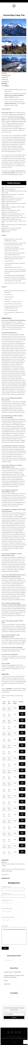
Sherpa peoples (13, 99)
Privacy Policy (5, 1038)
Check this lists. (5, 874)
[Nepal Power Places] (14, 6)
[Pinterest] (19, 1032)
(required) (6, 886)
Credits (24, 1038)
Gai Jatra (6, 980)
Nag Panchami (7, 984)
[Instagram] (16, 1032)
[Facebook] (8, 1032)
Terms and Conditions (16, 1038)
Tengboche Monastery (10, 103)
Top (14, 1042)
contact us (20, 174)
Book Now (22, 708)
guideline (9, 688)
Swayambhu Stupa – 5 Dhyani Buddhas (12, 972)
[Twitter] (12, 1032)
